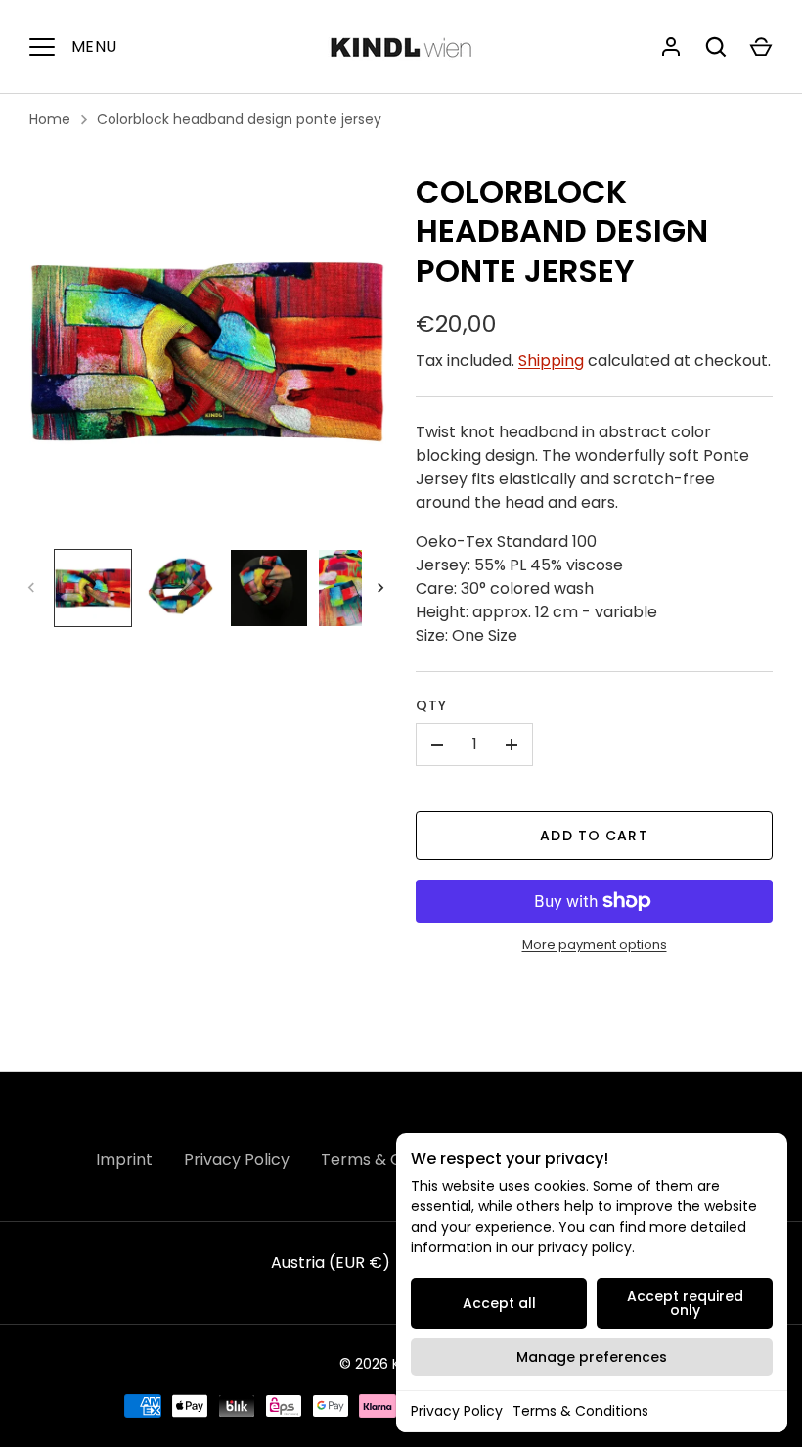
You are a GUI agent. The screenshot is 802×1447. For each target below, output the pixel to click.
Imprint (124, 1160)
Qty (431, 705)
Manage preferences (591, 1357)
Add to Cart (593, 835)
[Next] (382, 588)
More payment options (594, 944)
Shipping (551, 360)
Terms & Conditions (580, 1411)
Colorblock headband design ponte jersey (239, 119)
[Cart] (760, 46)
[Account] (670, 46)
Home (49, 119)
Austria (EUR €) (330, 1262)
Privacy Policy (457, 1411)
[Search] (715, 46)
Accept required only (685, 1303)
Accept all (499, 1303)
